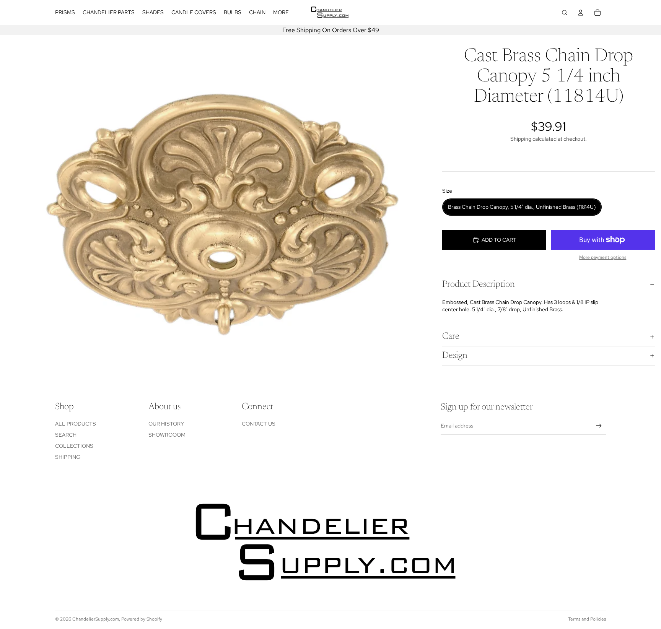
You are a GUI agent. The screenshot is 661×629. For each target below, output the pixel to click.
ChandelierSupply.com (95, 619)
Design (454, 355)
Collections (74, 445)
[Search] (564, 12)
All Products (75, 423)
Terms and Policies (587, 619)
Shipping (67, 456)
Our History (166, 423)
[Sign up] (599, 426)
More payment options (602, 257)
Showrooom (167, 434)
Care (450, 336)
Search (66, 434)
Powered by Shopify (141, 619)
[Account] (580, 12)
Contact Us (258, 423)
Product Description (478, 284)
